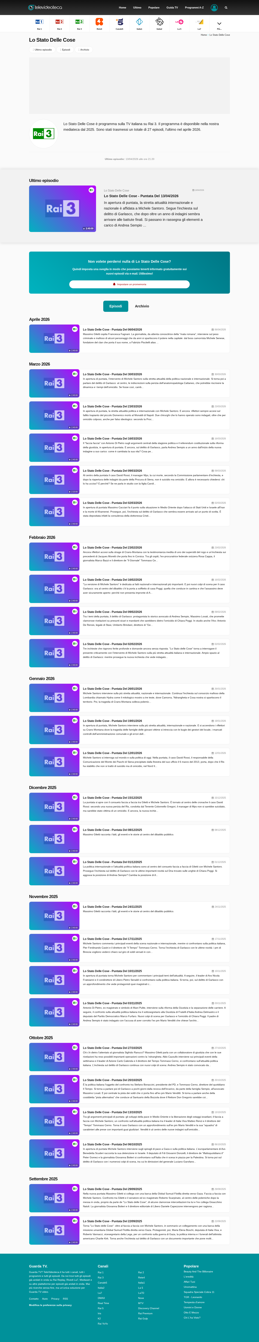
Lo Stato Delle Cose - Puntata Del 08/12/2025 (112, 829)
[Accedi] (214, 7)
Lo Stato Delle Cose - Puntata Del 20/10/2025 (112, 1080)
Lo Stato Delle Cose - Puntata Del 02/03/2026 (112, 502)
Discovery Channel (148, 1308)
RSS (65, 1298)
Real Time (103, 1303)
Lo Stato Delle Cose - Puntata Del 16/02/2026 (112, 579)
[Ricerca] (226, 7)
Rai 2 (141, 1272)
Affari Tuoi (189, 1281)
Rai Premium (145, 1313)
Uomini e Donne (193, 1307)
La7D (141, 1292)
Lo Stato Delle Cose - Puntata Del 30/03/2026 (112, 374)
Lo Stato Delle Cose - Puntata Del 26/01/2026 (112, 688)
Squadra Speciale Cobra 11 (199, 1292)
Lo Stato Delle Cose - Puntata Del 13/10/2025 (112, 1112)
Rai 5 (101, 1308)
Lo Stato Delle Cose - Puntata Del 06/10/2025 (112, 1144)
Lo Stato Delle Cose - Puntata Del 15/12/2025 (112, 797)
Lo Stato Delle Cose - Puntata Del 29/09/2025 (112, 1189)
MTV (140, 1303)
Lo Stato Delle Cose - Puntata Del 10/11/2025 (112, 971)
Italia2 (101, 1287)
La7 (100, 1292)
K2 (99, 1318)
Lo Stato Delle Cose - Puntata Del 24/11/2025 (112, 906)
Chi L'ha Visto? (192, 1317)
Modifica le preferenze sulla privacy (50, 1305)
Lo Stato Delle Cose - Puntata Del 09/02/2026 (112, 611)
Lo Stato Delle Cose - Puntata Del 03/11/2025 (112, 1003)
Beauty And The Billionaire (198, 1271)
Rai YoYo (103, 1323)
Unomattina (190, 1286)
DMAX (101, 1298)
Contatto (34, 1298)
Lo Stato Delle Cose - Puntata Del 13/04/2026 (141, 196)
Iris (99, 1313)
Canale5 (102, 1282)
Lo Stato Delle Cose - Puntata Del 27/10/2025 (112, 1047)
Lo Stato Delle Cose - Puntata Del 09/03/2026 (112, 470)
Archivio (142, 306)
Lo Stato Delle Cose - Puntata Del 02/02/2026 (112, 644)
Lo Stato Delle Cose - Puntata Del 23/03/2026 (112, 406)
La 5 (140, 1287)
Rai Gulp (143, 1318)
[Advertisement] (129, 85)
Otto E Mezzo (191, 1312)
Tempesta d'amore (194, 1302)
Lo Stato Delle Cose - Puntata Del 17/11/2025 (112, 938)
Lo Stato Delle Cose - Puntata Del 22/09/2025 (112, 1221)
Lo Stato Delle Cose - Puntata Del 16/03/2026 (112, 438)
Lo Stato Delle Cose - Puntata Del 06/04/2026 (112, 329)
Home (204, 35)
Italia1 (141, 1282)
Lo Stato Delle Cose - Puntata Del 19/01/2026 (112, 720)
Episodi (115, 306)
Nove (141, 1298)
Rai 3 (101, 1277)
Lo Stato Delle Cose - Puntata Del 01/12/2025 (112, 862)
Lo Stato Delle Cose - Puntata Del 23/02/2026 (112, 547)
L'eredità (188, 1276)
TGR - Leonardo (193, 1297)
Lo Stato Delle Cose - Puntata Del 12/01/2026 (112, 753)
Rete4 (141, 1277)
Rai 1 (101, 1272)
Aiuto (45, 1298)
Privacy (55, 1298)
